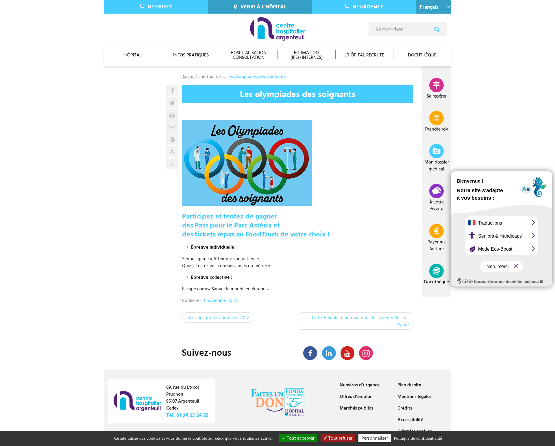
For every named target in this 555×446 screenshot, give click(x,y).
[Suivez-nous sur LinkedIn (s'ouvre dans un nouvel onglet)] (329, 353)
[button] (172, 127)
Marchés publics (356, 407)
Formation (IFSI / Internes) (307, 54)
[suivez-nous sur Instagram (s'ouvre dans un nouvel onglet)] (366, 353)
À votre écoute (436, 205)
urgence (368, 6)
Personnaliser (374, 437)
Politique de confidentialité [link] (418, 438)
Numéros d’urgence (360, 384)
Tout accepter (300, 437)
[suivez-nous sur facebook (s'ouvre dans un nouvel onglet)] (310, 353)
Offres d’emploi (355, 396)
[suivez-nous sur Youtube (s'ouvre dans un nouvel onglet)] (347, 353)
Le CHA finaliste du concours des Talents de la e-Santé (360, 321)
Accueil (189, 76)
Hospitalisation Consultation (249, 54)
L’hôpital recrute (364, 54)
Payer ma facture (437, 245)
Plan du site (409, 384)
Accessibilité (410, 419)
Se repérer (436, 95)
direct (160, 6)
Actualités (211, 76)
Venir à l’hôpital (263, 6)
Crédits (404, 407)
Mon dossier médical (436, 165)
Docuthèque (422, 54)
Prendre (436, 128)
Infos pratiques (191, 54)
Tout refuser (339, 437)
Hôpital (133, 54)
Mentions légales (414, 396)
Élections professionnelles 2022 (217, 317)
